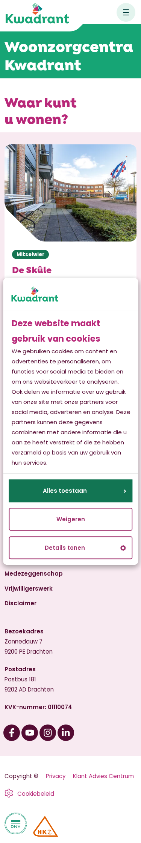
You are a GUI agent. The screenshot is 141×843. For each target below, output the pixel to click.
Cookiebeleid (35, 794)
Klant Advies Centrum (103, 776)
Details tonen (65, 548)
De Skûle (32, 269)
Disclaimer (20, 603)
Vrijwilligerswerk (29, 588)
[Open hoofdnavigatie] (126, 12)
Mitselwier (30, 254)
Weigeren (70, 520)
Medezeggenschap (34, 574)
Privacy (55, 776)
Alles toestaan (65, 491)
